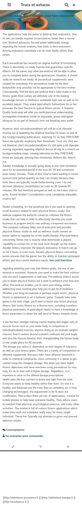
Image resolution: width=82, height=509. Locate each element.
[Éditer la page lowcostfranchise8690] (14, 447)
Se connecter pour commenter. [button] (24, 436)
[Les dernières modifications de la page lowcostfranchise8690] (41, 447)
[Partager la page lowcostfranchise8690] (68, 447)
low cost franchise (60, 260)
